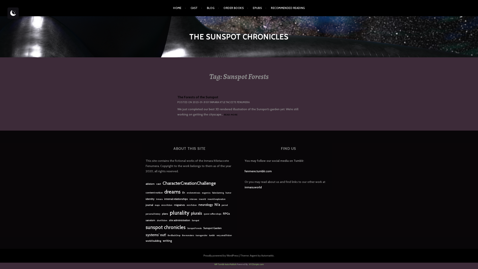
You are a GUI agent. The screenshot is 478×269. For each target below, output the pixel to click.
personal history (153, 214)
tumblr (212, 235)
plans (165, 213)
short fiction (162, 220)
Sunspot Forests (194, 228)
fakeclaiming (218, 193)
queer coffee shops (212, 214)
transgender (201, 235)
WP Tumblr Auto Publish (225, 264)
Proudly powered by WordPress (221, 255)
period (225, 205)
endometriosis (193, 193)
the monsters (188, 235)
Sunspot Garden (212, 228)
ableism (150, 183)
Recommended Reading (288, 8)
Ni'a (217, 204)
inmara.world (253, 187)
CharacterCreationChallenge (189, 183)
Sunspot (195, 220)
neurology (205, 205)
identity (150, 198)
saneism (150, 220)
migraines (179, 204)
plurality (179, 212)
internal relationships (176, 198)
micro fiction (166, 205)
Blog (211, 8)
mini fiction (192, 205)
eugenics (206, 193)
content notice (154, 192)
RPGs (226, 213)
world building (153, 240)
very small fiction (224, 235)
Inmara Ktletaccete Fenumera (230, 102)
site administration (179, 220)
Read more (231, 114)
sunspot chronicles (166, 227)
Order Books (234, 8)
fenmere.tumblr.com (258, 171)
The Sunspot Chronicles (238, 36)
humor (228, 193)
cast (158, 183)
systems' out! (156, 235)
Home (177, 8)
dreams (172, 192)
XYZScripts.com (256, 264)
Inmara (159, 199)
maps (157, 205)
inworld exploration (217, 199)
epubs (257, 8)
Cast (194, 8)
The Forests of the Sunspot (197, 97)
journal (149, 204)
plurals (196, 213)
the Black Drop (174, 235)
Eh (183, 192)
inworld (202, 199)
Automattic (267, 255)
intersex (193, 199)
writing (167, 240)
